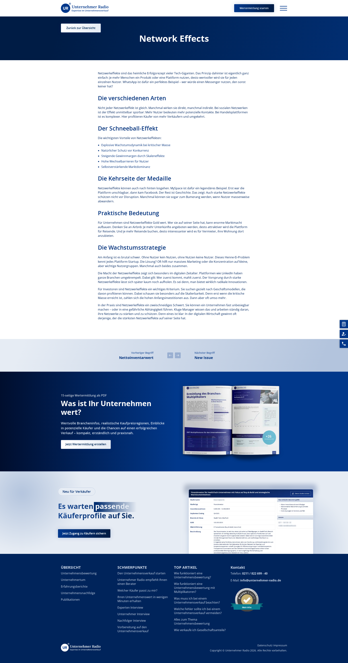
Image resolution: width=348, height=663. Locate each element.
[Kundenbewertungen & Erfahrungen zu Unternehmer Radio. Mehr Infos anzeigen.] (247, 600)
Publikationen (70, 600)
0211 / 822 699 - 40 (255, 574)
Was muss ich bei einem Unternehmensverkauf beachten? (197, 600)
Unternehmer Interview (133, 614)
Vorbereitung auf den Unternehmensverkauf (132, 629)
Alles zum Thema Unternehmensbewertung (192, 621)
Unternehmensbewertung (79, 573)
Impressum (280, 645)
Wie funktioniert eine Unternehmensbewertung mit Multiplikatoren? (194, 588)
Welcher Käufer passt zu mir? (137, 590)
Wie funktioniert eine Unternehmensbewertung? (192, 575)
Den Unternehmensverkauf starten (141, 573)
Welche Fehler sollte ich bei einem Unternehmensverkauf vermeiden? (198, 611)
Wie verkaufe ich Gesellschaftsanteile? (200, 630)
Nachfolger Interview (131, 621)
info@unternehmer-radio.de (260, 581)
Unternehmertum (73, 580)
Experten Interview (130, 608)
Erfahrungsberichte (74, 586)
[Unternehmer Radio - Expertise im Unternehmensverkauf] (85, 8)
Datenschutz (265, 645)
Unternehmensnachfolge (78, 593)
